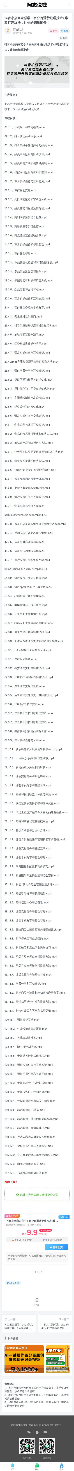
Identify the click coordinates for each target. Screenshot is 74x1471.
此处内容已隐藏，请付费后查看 (38, 1194)
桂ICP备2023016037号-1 (51, 1424)
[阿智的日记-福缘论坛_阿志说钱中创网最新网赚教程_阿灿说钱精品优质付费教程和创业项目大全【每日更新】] (37, 4)
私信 (66, 30)
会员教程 (14, 1282)
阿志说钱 (18, 29)
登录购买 (58, 1247)
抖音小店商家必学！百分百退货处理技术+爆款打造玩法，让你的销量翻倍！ (36, 20)
